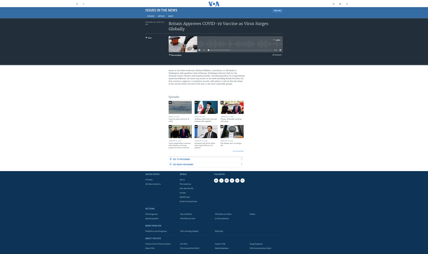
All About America (153, 184)
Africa (182, 180)
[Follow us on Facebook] (216, 180)
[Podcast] (242, 180)
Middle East (185, 197)
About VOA (149, 248)
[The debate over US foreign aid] (232, 131)
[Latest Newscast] (347, 4)
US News (149, 180)
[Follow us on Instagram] (232, 180)
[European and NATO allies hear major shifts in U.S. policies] (206, 131)
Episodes (150, 16)
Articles (161, 16)
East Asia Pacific (187, 188)
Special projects (152, 218)
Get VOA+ (184, 244)
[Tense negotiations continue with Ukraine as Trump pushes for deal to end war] (180, 131)
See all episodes (238, 151)
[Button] (148, 38)
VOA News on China (223, 214)
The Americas (185, 184)
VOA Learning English (189, 231)
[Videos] (340, 4)
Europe (183, 193)
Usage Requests (256, 244)
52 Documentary (222, 218)
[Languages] (333, 4)
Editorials (219, 231)
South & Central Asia (188, 201)
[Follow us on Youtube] (227, 180)
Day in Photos (186, 214)
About (170, 16)
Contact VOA (220, 244)
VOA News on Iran (187, 218)
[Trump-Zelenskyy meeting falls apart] (232, 107)
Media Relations (221, 248)
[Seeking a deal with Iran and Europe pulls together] (206, 107)
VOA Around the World (189, 248)
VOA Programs (151, 214)
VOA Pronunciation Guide (260, 248)
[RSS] (237, 180)
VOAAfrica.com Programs (156, 231)
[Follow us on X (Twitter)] (221, 180)
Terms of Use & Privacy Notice (158, 244)
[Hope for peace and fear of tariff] (180, 107)
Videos (252, 214)
